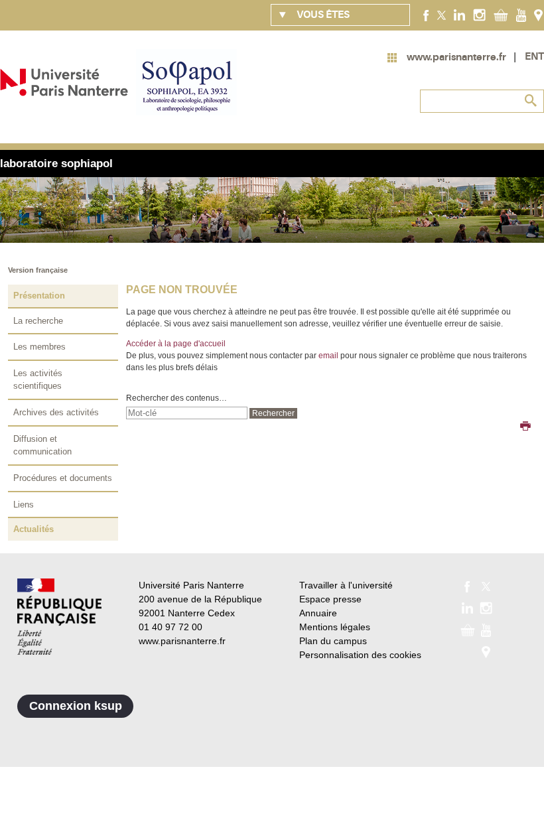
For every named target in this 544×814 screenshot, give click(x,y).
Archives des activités (56, 412)
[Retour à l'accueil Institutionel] (59, 616)
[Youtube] (521, 14)
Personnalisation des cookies (360, 654)
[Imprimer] (525, 427)
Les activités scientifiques (37, 379)
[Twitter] (441, 14)
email (328, 355)
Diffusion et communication (42, 445)
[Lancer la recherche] (530, 100)
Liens (23, 504)
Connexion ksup (75, 705)
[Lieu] (538, 14)
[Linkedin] (459, 14)
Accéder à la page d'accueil (176, 343)
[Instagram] (479, 14)
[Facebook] (426, 14)
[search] (186, 413)
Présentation (39, 296)
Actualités (33, 529)
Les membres (39, 347)
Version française (38, 270)
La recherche (38, 321)
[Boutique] (501, 14)
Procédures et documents (62, 478)
